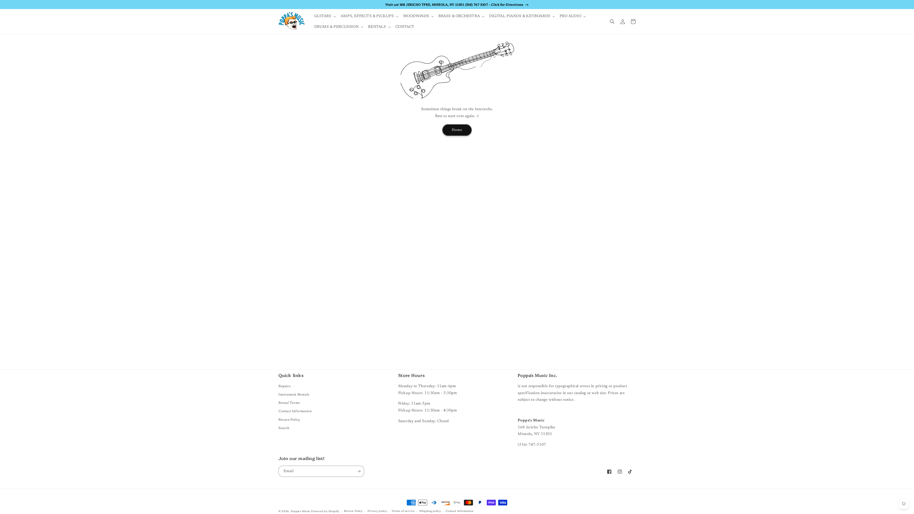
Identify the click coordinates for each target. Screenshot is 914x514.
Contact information (459, 511)
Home (457, 130)
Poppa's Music (300, 511)
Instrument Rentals (293, 394)
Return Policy (289, 420)
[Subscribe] (358, 471)
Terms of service (403, 511)
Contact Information (295, 411)
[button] (324, 16)
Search (283, 428)
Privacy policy (377, 511)
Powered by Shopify (325, 511)
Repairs (284, 386)
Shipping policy (430, 511)
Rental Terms (289, 403)
